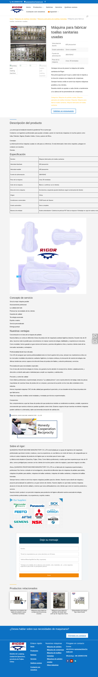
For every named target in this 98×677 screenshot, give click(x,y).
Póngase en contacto (77, 635)
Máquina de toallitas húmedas (25, 19)
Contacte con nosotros (35, 12)
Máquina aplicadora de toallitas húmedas (52, 19)
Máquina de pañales (54, 647)
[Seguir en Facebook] (67, 660)
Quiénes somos (71, 7)
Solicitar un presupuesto (63, 111)
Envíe (49, 575)
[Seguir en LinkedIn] (75, 660)
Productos (37, 7)
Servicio (58, 7)
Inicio (28, 7)
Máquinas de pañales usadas (67, 97)
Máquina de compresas (55, 650)
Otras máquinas (52, 665)
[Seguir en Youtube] (71, 660)
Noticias (49, 7)
